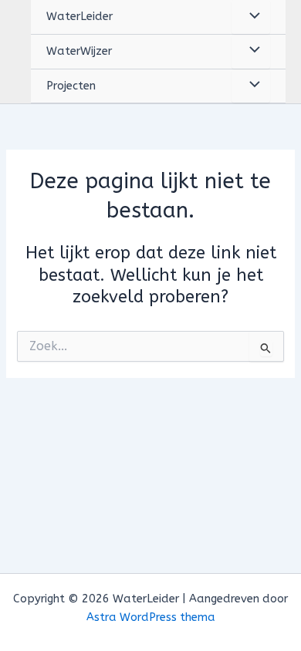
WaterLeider (79, 16)
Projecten (71, 86)
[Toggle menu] (251, 17)
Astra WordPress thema (150, 617)
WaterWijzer (79, 51)
